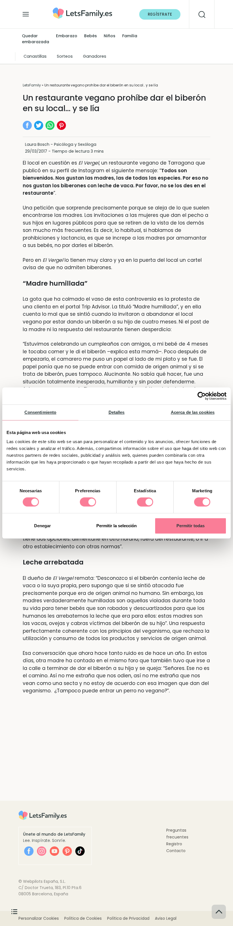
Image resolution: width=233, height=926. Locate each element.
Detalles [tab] (117, 412)
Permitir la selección (116, 525)
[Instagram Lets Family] (41, 851)
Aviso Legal (165, 918)
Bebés (90, 36)
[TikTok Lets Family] (80, 851)
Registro (174, 844)
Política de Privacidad (128, 918)
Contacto (176, 851)
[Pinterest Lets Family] (67, 851)
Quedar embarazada (35, 39)
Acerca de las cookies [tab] (193, 412)
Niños (109, 36)
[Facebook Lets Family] (29, 851)
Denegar (42, 525)
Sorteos (65, 56)
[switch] (88, 501)
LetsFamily (32, 85)
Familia (129, 36)
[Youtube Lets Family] (54, 851)
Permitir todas (190, 525)
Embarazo (66, 36)
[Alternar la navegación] (25, 13)
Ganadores (94, 56)
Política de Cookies (83, 918)
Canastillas (35, 56)
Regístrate (160, 14)
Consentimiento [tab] (40, 412)
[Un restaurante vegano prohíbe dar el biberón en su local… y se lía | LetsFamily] (82, 9)
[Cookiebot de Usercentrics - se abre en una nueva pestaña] (201, 396)
